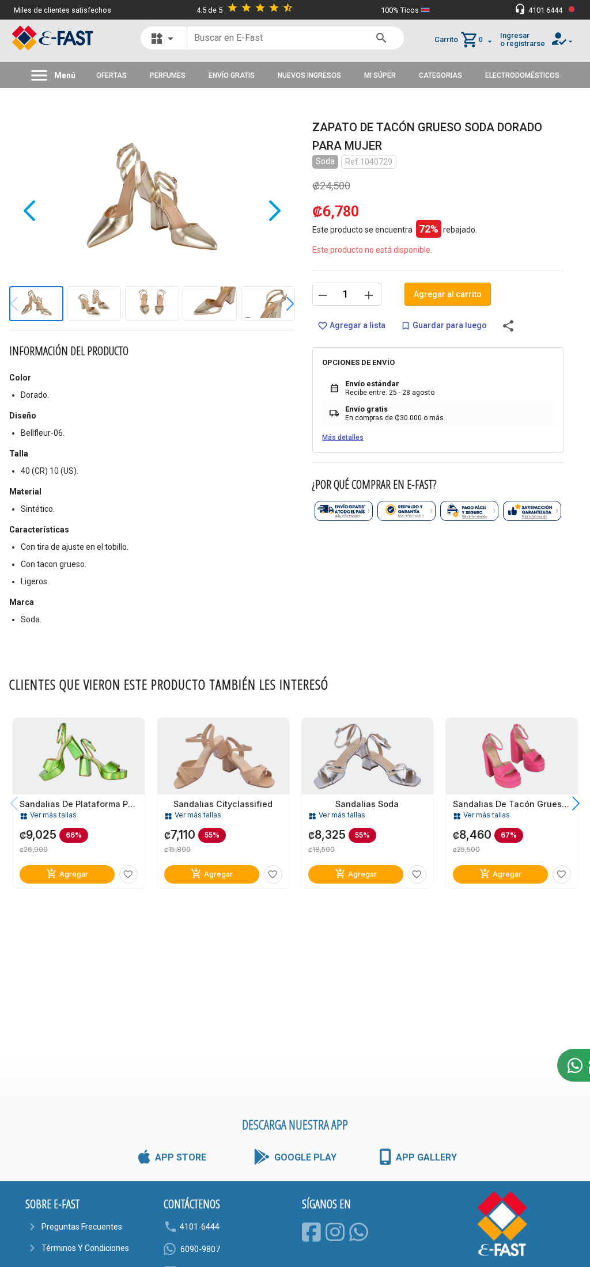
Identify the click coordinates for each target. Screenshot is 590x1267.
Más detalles (343, 437)
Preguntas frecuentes (81, 1226)
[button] (281, 304)
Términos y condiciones (85, 1248)
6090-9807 (200, 1249)
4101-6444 (200, 1226)
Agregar (67, 874)
